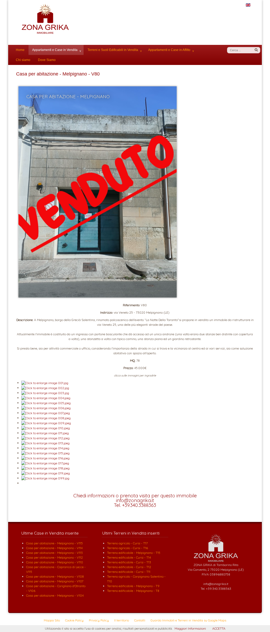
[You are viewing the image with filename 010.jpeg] (45, 428)
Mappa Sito (52, 620)
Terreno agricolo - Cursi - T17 (127, 543)
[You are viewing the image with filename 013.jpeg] (45, 443)
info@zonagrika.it (135, 500)
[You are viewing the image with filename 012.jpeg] (45, 438)
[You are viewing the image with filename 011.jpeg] (45, 433)
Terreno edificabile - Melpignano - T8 (133, 591)
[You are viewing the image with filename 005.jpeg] (46, 403)
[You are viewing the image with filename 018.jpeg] (45, 468)
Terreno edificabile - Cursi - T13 (129, 562)
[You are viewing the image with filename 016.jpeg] (45, 458)
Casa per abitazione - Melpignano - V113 (54, 553)
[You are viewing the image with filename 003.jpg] (45, 393)
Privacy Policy (99, 620)
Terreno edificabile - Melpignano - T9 (133, 586)
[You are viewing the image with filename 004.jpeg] (45, 398)
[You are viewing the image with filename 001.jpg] (44, 383)
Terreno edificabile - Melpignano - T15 (133, 553)
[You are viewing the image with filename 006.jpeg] (46, 408)
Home (20, 50)
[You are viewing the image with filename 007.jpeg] (45, 413)
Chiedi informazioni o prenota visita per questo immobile (135, 496)
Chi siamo (23, 60)
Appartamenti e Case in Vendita (55, 50)
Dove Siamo (47, 60)
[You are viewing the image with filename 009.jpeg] (46, 423)
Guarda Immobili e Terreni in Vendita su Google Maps (188, 620)
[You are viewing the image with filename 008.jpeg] (46, 418)
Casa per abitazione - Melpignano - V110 (54, 562)
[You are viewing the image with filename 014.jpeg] (45, 448)
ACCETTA (218, 628)
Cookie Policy (74, 620)
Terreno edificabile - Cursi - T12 (129, 567)
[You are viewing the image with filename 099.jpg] (45, 478)
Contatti (139, 620)
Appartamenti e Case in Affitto (169, 50)
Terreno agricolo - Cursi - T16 (127, 548)
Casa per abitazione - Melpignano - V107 (54, 581)
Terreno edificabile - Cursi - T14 (129, 557)
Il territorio (121, 620)
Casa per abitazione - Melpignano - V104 (55, 595)
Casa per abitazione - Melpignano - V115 (54, 543)
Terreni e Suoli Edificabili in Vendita (113, 50)
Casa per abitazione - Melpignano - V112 (54, 557)
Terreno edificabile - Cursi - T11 (128, 572)
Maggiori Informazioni (190, 628)
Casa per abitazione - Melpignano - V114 (54, 548)
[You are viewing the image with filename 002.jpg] (45, 388)
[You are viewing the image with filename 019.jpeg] (45, 473)
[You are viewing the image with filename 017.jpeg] (45, 463)
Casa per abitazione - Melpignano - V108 (55, 576)
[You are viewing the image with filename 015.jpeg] (45, 453)
